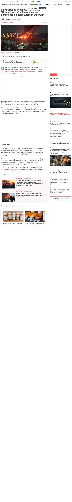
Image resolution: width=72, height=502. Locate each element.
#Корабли (19, 206)
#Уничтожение (27, 206)
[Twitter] (62, 2)
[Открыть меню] (2, 1)
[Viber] (55, 1)
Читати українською (7, 22)
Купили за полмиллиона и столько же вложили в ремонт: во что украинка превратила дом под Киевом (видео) (60, 151)
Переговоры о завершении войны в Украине (14, 4)
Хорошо (43, 8)
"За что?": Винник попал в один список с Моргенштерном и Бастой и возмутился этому (60, 123)
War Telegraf (19, 178)
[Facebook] (53, 2)
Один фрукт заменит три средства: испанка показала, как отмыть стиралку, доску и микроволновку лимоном (59, 85)
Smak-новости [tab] (61, 74)
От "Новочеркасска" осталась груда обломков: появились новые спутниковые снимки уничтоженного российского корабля (29, 183)
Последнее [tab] (53, 74)
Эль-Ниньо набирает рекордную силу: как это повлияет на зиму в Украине (59, 172)
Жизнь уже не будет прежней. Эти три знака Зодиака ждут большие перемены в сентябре (59, 191)
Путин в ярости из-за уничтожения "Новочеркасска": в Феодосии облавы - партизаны (30, 195)
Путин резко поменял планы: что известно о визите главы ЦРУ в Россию (59, 94)
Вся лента (52, 78)
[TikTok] (66, 2)
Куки (35, 8)
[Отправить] (17, 2)
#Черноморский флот (10, 206)
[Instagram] (64, 2)
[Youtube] (60, 2)
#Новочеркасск (36, 206)
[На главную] (36, 1)
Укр (70, 1)
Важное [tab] (68, 74)
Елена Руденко (8, 19)
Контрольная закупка (36, 4)
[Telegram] (58, 2)
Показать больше (58, 198)
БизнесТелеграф (58, 4)
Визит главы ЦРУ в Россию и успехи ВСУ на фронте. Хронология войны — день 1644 (60, 115)
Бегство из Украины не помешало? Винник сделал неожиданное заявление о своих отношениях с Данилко (59, 181)
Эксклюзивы (47, 4)
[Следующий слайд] (70, 4)
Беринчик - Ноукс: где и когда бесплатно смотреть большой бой (59, 142)
